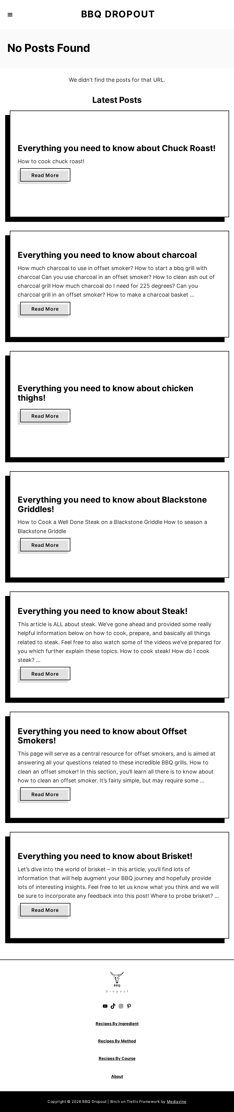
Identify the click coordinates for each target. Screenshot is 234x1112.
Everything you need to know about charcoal (107, 255)
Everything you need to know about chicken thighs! (105, 393)
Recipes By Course (117, 1058)
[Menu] (10, 15)
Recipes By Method (117, 1040)
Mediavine (176, 1101)
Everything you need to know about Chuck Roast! (117, 148)
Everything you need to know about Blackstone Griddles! (112, 504)
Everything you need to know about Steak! (103, 611)
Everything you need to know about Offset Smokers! (102, 736)
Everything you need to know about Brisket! (105, 856)
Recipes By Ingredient (117, 1023)
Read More (46, 177)
